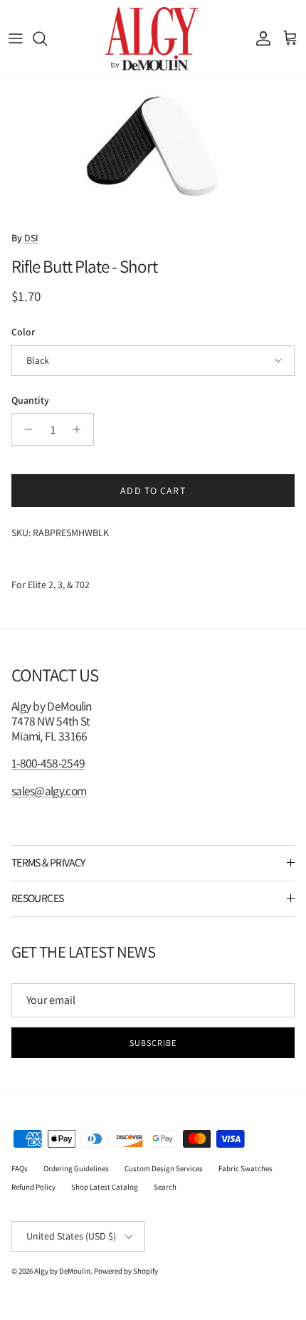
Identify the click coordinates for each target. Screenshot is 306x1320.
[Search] (47, 38)
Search (165, 1187)
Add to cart (152, 490)
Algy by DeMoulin (62, 1271)
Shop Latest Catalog (104, 1187)
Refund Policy (33, 1187)
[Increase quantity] (80, 429)
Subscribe (153, 1042)
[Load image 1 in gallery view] (153, 150)
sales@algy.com (48, 790)
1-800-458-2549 (48, 763)
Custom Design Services (164, 1168)
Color (23, 331)
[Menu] (15, 38)
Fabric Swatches (245, 1168)
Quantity (30, 400)
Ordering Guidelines (76, 1168)
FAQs (19, 1168)
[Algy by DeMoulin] (153, 38)
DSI (31, 237)
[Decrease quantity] (24, 429)
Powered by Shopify (126, 1271)
